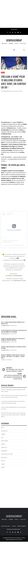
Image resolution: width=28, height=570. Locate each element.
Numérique (4, 457)
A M (3, 359)
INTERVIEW (4, 451)
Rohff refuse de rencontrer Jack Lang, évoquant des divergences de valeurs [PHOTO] (12, 376)
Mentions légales (21, 526)
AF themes (19, 539)
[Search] (24, 50)
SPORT (3, 467)
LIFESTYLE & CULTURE (7, 454)
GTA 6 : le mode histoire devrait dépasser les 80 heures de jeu (12, 323)
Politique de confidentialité (13, 529)
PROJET (3, 461)
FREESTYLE (4, 447)
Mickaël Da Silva (6, 325)
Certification (4, 431)
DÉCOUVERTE (4, 441)
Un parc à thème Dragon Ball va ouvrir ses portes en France (13, 347)
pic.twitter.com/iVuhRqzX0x (14, 276)
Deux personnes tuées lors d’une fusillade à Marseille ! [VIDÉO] (15, 369)
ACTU (3, 72)
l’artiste (3, 150)
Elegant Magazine (10, 539)
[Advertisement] (14, 14)
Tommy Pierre (6, 91)
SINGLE (3, 464)
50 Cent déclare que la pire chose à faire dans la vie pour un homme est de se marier (14, 331)
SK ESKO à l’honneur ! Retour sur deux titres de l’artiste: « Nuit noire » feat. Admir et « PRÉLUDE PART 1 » (13, 356)
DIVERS (3, 444)
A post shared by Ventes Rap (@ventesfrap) (14, 245)
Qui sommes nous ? (6, 526)
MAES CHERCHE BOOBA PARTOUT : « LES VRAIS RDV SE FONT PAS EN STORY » (14, 159)
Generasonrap (14, 40)
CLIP (2, 437)
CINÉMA (3, 434)
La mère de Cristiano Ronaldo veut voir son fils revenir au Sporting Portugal (13, 339)
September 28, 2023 (20, 280)
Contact (14, 526)
